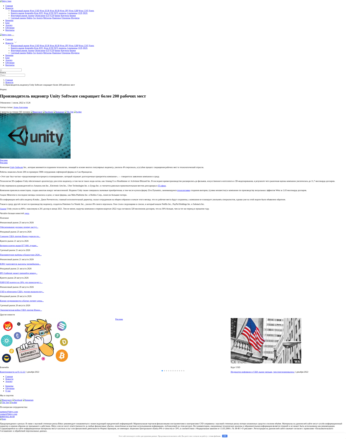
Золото (39, 18)
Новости (9, 8)
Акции (31, 15)
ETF (48, 15)
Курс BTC (39, 13)
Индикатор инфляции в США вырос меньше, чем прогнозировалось (263, 372)
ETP (52, 15)
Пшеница (56, 18)
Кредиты (65, 15)
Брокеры (9, 20)
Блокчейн (29, 13)
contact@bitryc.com (8, 414)
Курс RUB (55, 10)
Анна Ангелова (20, 107)
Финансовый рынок (20, 10)
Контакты (9, 30)
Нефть (29, 18)
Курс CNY (84, 10)
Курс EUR (44, 10)
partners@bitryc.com (9, 412)
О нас (8, 391)
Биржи (73, 15)
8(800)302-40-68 (7, 416)
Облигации (40, 15)
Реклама (4, 160)
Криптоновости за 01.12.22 (13, 372)
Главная (9, 6)
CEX (80, 13)
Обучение (9, 28)
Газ (34, 18)
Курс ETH (48, 13)
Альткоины (72, 13)
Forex (91, 10)
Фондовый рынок (19, 15)
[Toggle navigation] (13, 35)
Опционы (66, 18)
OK (225, 436)
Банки (57, 15)
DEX (85, 13)
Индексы (75, 18)
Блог (7, 23)
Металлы (47, 18)
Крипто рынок (17, 13)
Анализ (8, 25)
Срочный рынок (18, 18)
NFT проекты (60, 13)
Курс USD (34, 10)
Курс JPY (64, 10)
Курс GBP (73, 10)
